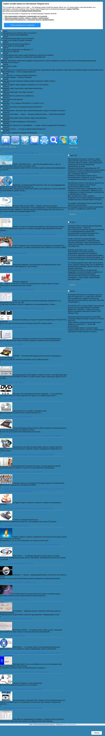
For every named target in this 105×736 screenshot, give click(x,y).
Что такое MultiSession (14, 636)
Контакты (73, 724)
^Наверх (96, 733)
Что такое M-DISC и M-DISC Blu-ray (21, 153)
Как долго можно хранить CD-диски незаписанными (29, 454)
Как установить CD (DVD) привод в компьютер (26, 672)
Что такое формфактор (15, 327)
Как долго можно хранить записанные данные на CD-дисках (33, 436)
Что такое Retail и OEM (15, 253)
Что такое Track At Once (15, 599)
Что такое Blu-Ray (12, 194)
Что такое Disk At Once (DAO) (18, 618)
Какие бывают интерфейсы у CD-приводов (24, 308)
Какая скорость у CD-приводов (19, 289)
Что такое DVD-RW (13, 344)
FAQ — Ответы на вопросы (10, 149)
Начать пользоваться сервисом (22, 25)
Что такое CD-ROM (13, 399)
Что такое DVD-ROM (14, 382)
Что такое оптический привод (18, 417)
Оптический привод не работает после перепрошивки (29, 234)
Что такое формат (12, 270)
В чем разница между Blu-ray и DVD (21, 174)
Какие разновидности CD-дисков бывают (23, 472)
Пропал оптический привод (17, 215)
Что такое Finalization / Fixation (18, 563)
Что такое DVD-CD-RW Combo (18, 363)
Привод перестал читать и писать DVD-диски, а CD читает (32, 653)
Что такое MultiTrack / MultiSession (20, 582)
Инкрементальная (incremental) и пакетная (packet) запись (32, 544)
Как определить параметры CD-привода (23, 708)
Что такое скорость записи (16, 525)
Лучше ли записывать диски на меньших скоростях (28, 508)
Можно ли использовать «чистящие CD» (23, 689)
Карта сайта (67, 724)
